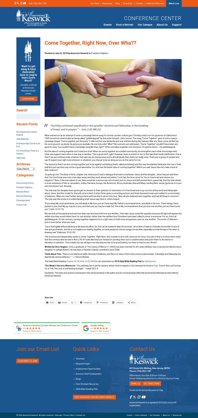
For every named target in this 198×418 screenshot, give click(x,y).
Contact (139, 3)
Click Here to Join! (27, 361)
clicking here (150, 261)
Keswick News (22, 192)
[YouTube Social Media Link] (24, 3)
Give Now (95, 3)
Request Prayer (83, 364)
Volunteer (80, 359)
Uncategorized (23, 200)
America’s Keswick (30, 415)
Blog (118, 3)
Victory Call (21, 205)
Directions (127, 3)
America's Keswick (137, 402)
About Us (162, 24)
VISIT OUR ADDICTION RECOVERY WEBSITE (94, 397)
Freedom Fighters (99, 53)
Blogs (78, 379)
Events (108, 24)
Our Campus (145, 24)
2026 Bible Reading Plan (87, 389)
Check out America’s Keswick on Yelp (146, 390)
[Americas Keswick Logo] (33, 17)
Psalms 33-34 (73, 261)
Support (177, 24)
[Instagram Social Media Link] (21, 3)
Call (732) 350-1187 (38, 3)
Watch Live (174, 3)
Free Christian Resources (87, 384)
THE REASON (22, 139)
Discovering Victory (25, 183)
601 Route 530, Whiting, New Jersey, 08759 (149, 368)
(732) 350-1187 (144, 371)
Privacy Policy (68, 415)
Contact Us (142, 349)
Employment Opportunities (88, 369)
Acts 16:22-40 (86, 261)
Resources (107, 3)
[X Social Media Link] (18, 3)
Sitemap (58, 415)
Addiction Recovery (155, 3)
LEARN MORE (28, 99)
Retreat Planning (24, 196)
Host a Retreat (124, 24)
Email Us (135, 383)
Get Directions (151, 383)
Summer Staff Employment (88, 374)
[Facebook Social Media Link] (15, 3)
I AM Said (20, 158)
